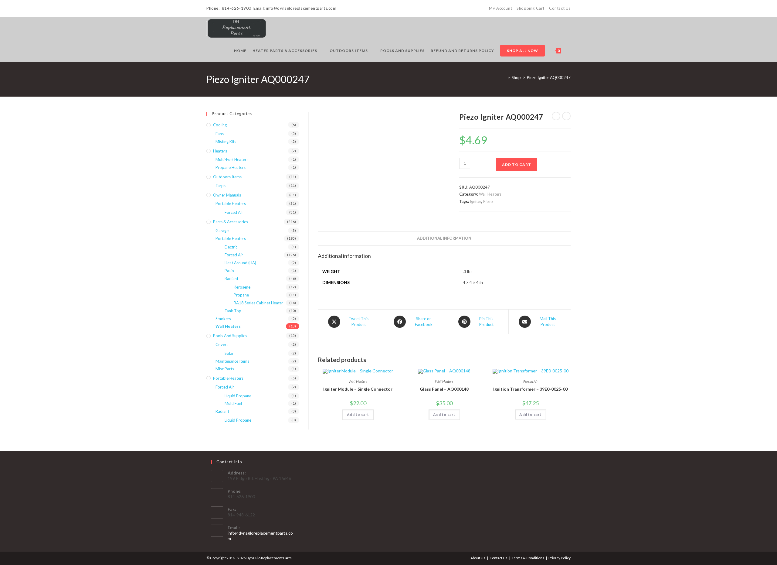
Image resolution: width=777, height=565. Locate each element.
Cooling (220, 124)
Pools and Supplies (230, 335)
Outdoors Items (227, 176)
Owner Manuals (227, 195)
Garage (222, 230)
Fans (219, 133)
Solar (229, 353)
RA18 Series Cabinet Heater (258, 302)
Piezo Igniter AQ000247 (549, 77)
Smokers (223, 318)
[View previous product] (556, 116)
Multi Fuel (233, 403)
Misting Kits (225, 141)
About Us (477, 558)
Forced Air (530, 381)
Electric (231, 247)
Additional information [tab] (444, 238)
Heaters (220, 151)
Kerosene (242, 287)
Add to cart (516, 164)
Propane (241, 295)
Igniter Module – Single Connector (357, 389)
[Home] (504, 77)
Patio (229, 270)
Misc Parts (224, 368)
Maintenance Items (232, 361)
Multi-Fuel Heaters (231, 159)
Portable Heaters (230, 203)
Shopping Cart (531, 8)
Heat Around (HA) (240, 262)
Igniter (475, 201)
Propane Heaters (230, 167)
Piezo (488, 201)
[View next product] (566, 116)
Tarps (220, 185)
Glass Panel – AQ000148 (444, 389)
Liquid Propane (238, 395)
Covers (221, 344)
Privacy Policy (559, 558)
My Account (500, 8)
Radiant (231, 278)
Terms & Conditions (528, 558)
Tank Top (233, 310)
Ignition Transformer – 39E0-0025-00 (530, 389)
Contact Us (560, 8)
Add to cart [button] (358, 414)
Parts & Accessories (230, 221)
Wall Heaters (490, 194)
